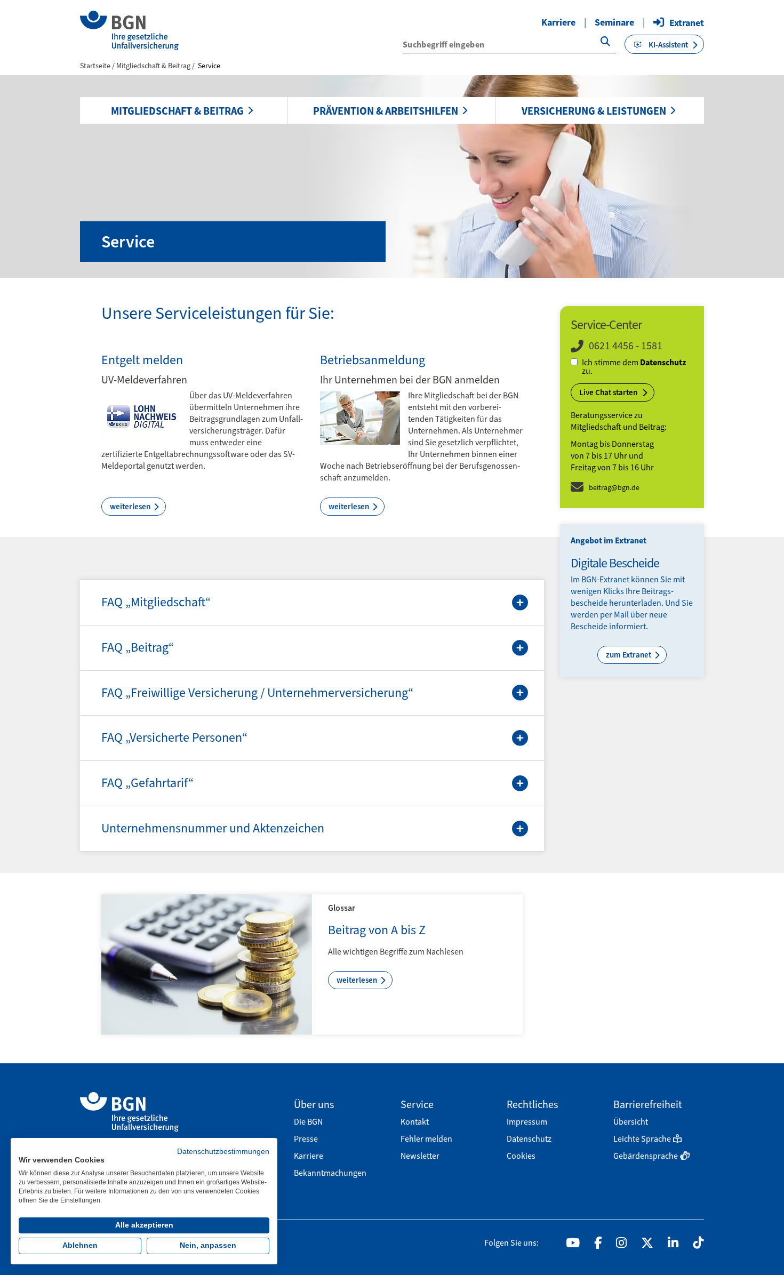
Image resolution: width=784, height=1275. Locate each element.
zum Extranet (629, 654)
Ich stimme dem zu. (634, 366)
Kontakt (415, 1121)
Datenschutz (663, 362)
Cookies (521, 1155)
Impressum (527, 1121)
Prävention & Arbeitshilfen (385, 111)
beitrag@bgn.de (614, 488)
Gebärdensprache (645, 1155)
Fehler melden (426, 1138)
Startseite (95, 66)
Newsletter (420, 1155)
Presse (306, 1138)
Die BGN (308, 1121)
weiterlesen (131, 506)
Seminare (614, 22)
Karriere (558, 22)
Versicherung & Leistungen (594, 111)
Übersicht (630, 1121)
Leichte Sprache (642, 1138)
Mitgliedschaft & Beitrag (177, 111)
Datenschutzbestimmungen (223, 1152)
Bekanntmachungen (330, 1172)
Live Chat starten (609, 392)
